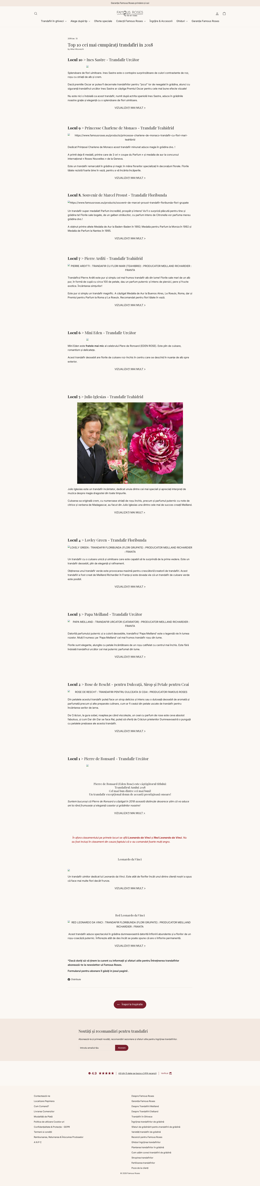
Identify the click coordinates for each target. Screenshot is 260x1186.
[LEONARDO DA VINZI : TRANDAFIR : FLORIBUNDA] (130, 870)
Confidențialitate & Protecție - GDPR (52, 1127)
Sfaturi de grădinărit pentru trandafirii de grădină (155, 1127)
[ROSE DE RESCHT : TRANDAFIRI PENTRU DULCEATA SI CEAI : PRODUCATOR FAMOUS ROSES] (130, 692)
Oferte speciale (103, 21)
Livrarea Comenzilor (44, 1111)
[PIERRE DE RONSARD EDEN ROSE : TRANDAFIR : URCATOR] (130, 765)
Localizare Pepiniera (44, 1101)
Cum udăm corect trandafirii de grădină (151, 1152)
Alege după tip (79, 21)
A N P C (38, 1142)
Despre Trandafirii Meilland (145, 1106)
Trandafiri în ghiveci (52, 21)
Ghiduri (181, 21)
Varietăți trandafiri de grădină (146, 1132)
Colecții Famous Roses (130, 21)
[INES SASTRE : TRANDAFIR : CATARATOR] (130, 66)
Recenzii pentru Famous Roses (146, 1137)
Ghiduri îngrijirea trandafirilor (146, 1142)
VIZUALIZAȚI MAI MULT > (130, 107)
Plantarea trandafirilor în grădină (147, 1147)
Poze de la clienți (139, 1168)
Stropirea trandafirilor (142, 1157)
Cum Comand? (41, 1106)
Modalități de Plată (43, 1116)
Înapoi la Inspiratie (132, 1004)
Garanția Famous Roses (205, 21)
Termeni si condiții (43, 1132)
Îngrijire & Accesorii (161, 21)
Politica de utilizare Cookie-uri (49, 1121)
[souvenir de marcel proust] (130, 203)
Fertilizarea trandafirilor (143, 1162)
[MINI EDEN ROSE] (130, 339)
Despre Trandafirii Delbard (144, 1111)
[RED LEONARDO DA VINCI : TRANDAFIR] (130, 924)
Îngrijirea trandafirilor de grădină (147, 1121)
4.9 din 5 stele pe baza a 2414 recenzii (137, 1073)
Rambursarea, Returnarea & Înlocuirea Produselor (58, 1137)
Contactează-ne (42, 1096)
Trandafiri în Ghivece (141, 1116)
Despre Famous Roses (142, 1096)
